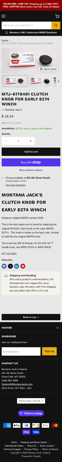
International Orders (14, 446)
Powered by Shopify (31, 456)
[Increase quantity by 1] (31, 141)
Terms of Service (50, 449)
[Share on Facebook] (4, 266)
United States (29, 401)
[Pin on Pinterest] (22, 266)
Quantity (6, 134)
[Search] (55, 25)
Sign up (49, 351)
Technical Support (12, 449)
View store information (16, 185)
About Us (31, 446)
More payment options (31, 170)
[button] (14, 81)
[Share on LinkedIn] (16, 266)
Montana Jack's (13, 109)
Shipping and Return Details (34, 442)
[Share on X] (10, 266)
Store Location (47, 446)
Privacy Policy (31, 449)
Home (5, 40)
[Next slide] (58, 81)
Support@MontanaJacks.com (17, 384)
